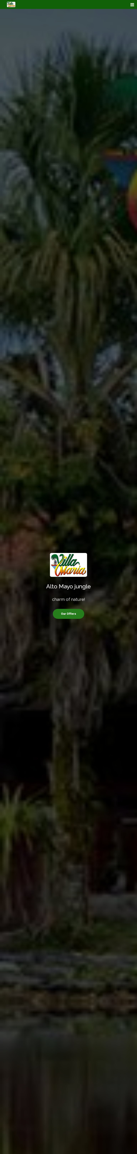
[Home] (68, 565)
